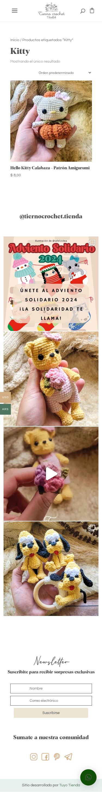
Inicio (14, 40)
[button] (88, 777)
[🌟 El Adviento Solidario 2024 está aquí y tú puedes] (51, 283)
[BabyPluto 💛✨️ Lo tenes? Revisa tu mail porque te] (51, 568)
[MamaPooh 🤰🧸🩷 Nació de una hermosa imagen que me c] (51, 474)
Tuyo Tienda (69, 785)
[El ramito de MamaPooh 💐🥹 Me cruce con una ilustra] (51, 379)
